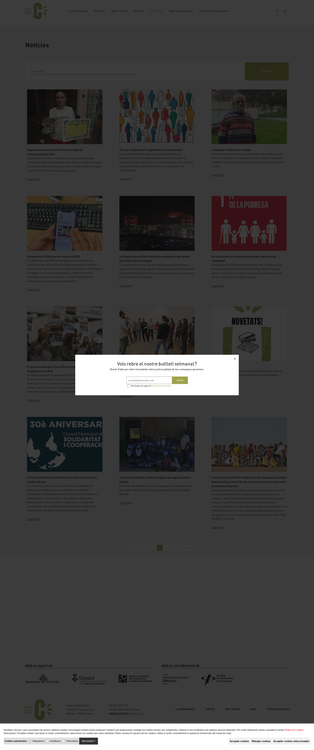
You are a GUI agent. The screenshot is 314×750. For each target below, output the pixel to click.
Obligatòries (39, 741)
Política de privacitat (161, 385)
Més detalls (88, 741)
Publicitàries (72, 741)
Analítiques (55, 741)
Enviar (180, 380)
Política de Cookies (293, 730)
